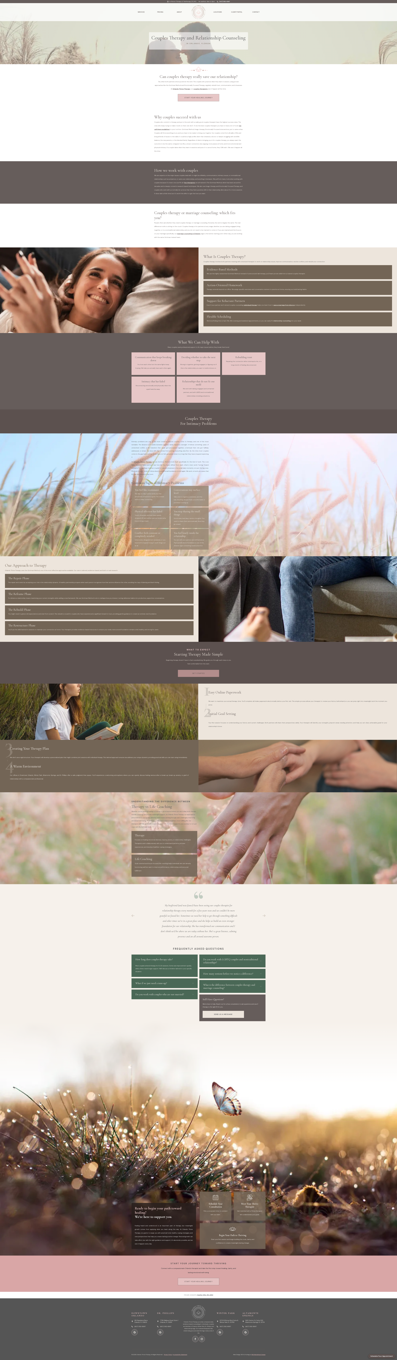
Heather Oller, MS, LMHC (205, 1295)
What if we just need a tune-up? (151, 983)
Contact (255, 12)
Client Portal (236, 12)
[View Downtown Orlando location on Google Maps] (135, 1332)
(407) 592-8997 (224, 1)
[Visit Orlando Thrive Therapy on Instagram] (202, 1339)
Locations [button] (217, 12)
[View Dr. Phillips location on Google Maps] (160, 1332)
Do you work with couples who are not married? (159, 994)
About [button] (179, 12)
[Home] (198, 12)
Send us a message (223, 1014)
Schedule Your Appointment (382, 1356)
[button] (133, 915)
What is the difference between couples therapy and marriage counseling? (229, 986)
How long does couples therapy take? (154, 959)
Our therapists (189, 183)
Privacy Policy (168, 1354)
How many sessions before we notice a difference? (228, 973)
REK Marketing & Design (258, 1354)
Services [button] (141, 12)
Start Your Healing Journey (198, 98)
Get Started (198, 673)
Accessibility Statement (180, 1354)
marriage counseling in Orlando (188, 234)
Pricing (160, 12)
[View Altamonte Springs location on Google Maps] (245, 1332)
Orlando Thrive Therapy (142, 462)
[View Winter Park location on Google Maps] (220, 1332)
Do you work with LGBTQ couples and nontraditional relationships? (230, 961)
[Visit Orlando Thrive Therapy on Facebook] (195, 1339)
